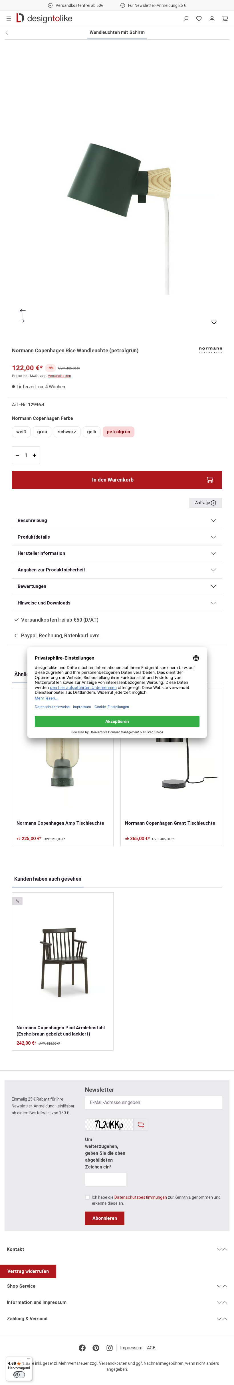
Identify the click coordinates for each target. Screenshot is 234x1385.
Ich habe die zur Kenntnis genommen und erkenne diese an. (156, 1200)
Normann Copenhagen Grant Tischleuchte (170, 823)
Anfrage (203, 502)
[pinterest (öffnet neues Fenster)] (95, 1347)
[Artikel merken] (214, 322)
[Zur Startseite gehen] (44, 18)
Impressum (131, 1347)
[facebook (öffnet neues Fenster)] (82, 1347)
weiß (21, 431)
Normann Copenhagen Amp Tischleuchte (60, 823)
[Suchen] (186, 18)
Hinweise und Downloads (44, 603)
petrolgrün (118, 431)
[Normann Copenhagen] (210, 350)
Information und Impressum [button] (36, 1302)
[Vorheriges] (22, 311)
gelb (91, 431)
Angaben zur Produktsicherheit (51, 570)
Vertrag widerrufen (28, 1271)
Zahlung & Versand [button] (27, 1318)
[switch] (19, 1374)
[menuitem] (133, 1347)
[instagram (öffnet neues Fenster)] (109, 1347)
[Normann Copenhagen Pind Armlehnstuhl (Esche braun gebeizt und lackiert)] (63, 958)
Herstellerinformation (41, 553)
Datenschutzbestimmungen (140, 1197)
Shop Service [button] (21, 1286)
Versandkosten (59, 376)
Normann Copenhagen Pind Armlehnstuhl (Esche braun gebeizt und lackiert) (61, 1031)
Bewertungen (32, 586)
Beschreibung (32, 520)
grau (42, 431)
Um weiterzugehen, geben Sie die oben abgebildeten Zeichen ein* (105, 1153)
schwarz (67, 431)
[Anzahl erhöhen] (35, 455)
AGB (151, 1347)
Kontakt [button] (15, 1249)
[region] (117, 189)
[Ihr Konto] (212, 18)
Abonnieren (104, 1218)
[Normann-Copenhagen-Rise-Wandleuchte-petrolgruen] (117, 189)
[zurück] (7, 33)
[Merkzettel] (199, 18)
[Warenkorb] (225, 18)
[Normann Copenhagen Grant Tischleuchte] (171, 754)
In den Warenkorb (113, 480)
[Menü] (9, 18)
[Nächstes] (22, 321)
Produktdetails (34, 537)
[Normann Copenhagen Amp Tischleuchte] (63, 754)
